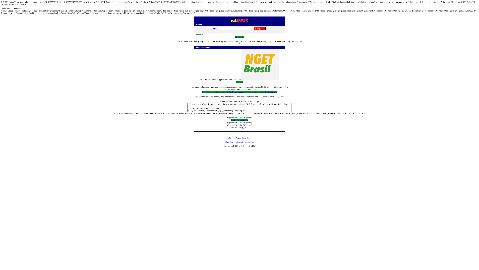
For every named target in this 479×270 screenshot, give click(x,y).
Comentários (249, 142)
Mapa (227, 142)
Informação (234, 142)
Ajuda (215, 29)
